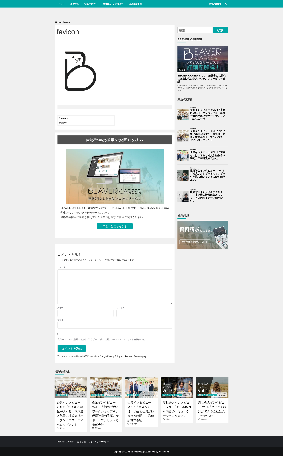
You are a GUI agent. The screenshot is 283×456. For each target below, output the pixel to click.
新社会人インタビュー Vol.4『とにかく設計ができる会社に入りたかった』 (212, 409)
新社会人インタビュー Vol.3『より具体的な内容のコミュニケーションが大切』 (177, 409)
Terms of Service (133, 356)
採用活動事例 (135, 4)
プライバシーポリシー (99, 441)
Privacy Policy (113, 356)
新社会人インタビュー (113, 4)
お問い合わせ (215, 4)
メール (120, 307)
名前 (60, 307)
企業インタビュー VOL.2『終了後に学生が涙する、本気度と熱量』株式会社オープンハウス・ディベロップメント (207, 135)
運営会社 (81, 441)
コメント (61, 267)
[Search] (226, 4)
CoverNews (149, 451)
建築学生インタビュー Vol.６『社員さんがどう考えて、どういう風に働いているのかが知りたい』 (207, 175)
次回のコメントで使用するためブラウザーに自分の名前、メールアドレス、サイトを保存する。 (101, 339)
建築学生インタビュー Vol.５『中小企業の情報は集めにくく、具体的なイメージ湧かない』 (206, 196)
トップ (61, 4)
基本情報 (74, 4)
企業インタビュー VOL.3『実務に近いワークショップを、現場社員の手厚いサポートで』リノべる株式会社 (207, 114)
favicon (63, 120)
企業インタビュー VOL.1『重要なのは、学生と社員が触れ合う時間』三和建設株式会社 (207, 155)
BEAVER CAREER (65, 441)
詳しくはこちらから (115, 226)
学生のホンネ (90, 4)
